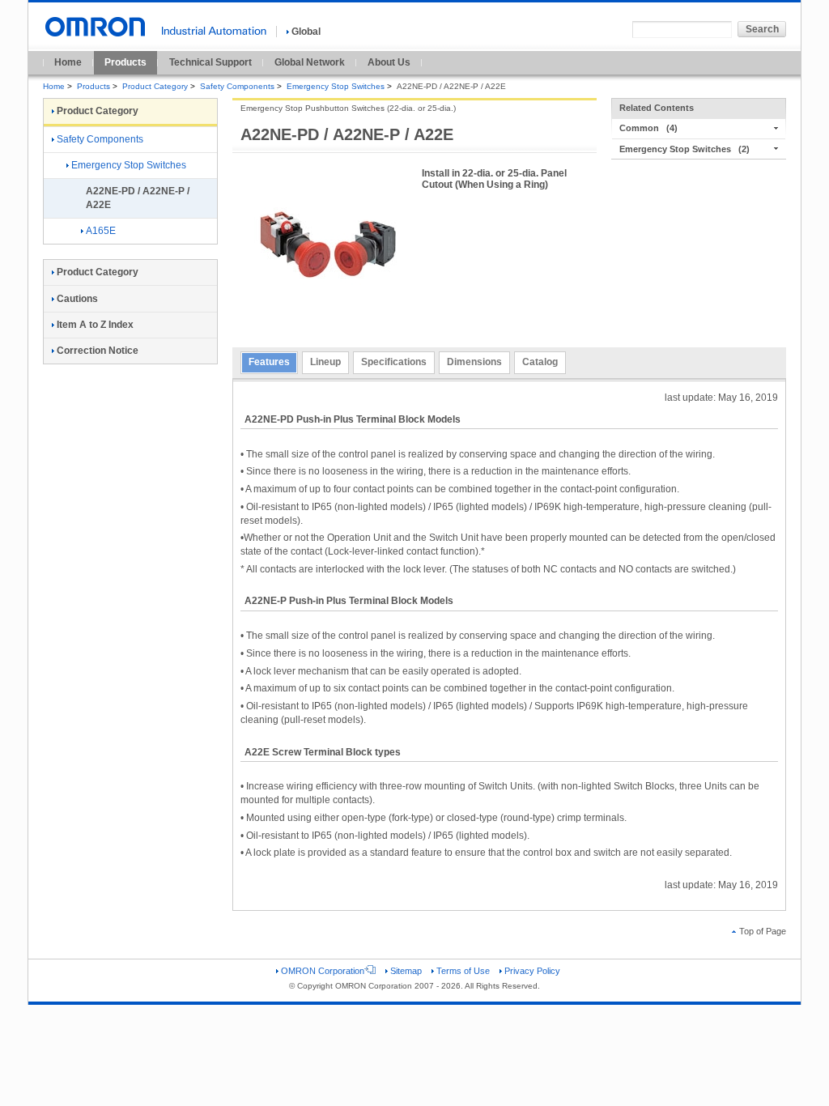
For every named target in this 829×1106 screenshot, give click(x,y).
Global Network (309, 62)
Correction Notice (97, 350)
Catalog (540, 362)
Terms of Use (463, 971)
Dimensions (474, 362)
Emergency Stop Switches (336, 86)
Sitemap (406, 971)
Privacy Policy (532, 971)
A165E (101, 230)
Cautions (77, 298)
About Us (389, 62)
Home (68, 62)
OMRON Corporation (322, 971)
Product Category (155, 86)
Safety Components (237, 86)
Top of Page (762, 931)
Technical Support (210, 62)
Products (125, 62)
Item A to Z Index (95, 324)
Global (306, 31)
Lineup (325, 362)
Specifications (394, 362)
